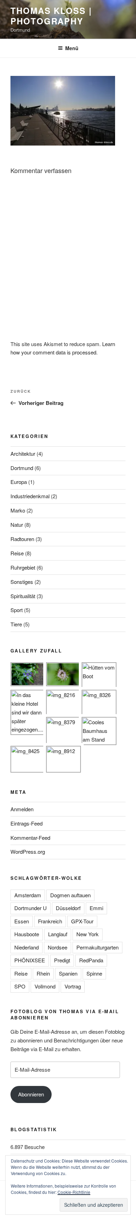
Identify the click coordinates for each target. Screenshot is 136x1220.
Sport (16, 609)
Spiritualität (22, 596)
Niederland (26, 947)
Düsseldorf (68, 908)
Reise (17, 553)
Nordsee (57, 947)
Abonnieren (31, 1094)
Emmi (96, 908)
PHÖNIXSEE (29, 960)
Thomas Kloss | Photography (51, 16)
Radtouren (22, 538)
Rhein (43, 973)
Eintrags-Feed (26, 823)
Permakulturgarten (97, 947)
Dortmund (21, 467)
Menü (71, 48)
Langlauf (57, 934)
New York (87, 934)
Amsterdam (27, 895)
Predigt (62, 960)
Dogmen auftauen (70, 895)
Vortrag (73, 986)
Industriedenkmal (30, 496)
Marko (17, 510)
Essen (21, 921)
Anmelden (21, 809)
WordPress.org (27, 851)
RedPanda (91, 960)
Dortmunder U (30, 908)
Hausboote (26, 934)
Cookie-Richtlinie (74, 1192)
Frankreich (50, 921)
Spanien (68, 973)
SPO (19, 986)
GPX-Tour (82, 921)
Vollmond (45, 986)
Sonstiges (21, 581)
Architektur (22, 453)
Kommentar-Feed (30, 837)
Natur (16, 524)
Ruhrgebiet (22, 567)
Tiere (16, 624)
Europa (18, 481)
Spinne (94, 973)
